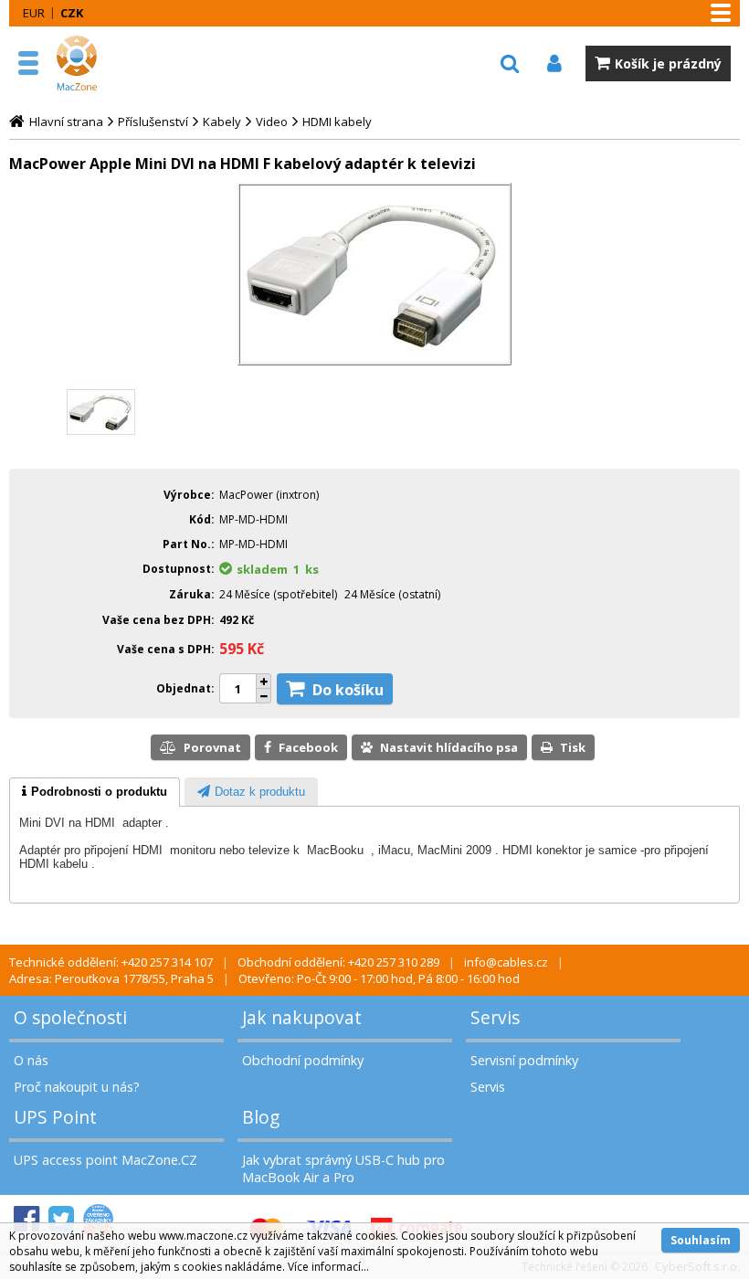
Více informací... (328, 1266)
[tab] (94, 792)
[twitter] (61, 1219)
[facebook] (26, 1219)
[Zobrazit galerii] (374, 361)
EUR (34, 13)
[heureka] (98, 1219)
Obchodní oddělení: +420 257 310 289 (338, 962)
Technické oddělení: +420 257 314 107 (111, 962)
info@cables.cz (506, 962)
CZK (71, 13)
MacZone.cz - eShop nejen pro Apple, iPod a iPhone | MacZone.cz (96, 63)
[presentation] (94, 792)
